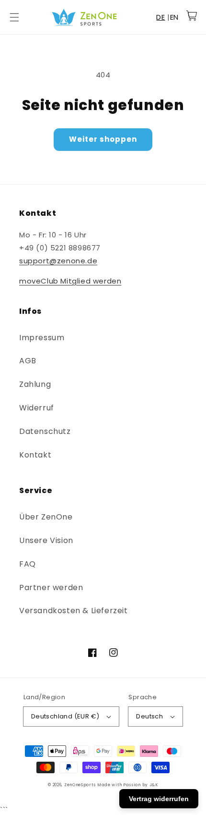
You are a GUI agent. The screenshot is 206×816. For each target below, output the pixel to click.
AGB (27, 360)
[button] (14, 17)
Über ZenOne (46, 516)
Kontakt (35, 454)
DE (160, 17)
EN (174, 17)
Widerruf (36, 407)
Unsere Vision (46, 540)
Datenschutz (45, 431)
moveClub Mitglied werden (70, 281)
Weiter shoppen (103, 139)
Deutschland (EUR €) (65, 716)
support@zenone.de (58, 261)
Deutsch (149, 716)
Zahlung (35, 384)
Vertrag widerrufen (159, 799)
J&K (153, 785)
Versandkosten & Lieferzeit (73, 610)
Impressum (41, 337)
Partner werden (51, 587)
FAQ (27, 563)
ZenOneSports (79, 785)
